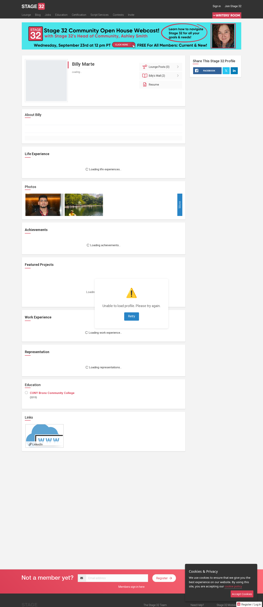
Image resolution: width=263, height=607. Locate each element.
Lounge (26, 14)
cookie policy (233, 586)
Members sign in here (131, 586)
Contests (118, 14)
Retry (131, 316)
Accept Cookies (242, 594)
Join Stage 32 (233, 6)
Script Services (99, 14)
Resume (154, 84)
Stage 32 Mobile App (229, 605)
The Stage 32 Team (155, 605)
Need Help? (197, 605)
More (180, 204)
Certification (79, 14)
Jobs (48, 14)
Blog (38, 14)
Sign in (217, 6)
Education (61, 14)
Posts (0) (159, 66)
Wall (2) (157, 75)
